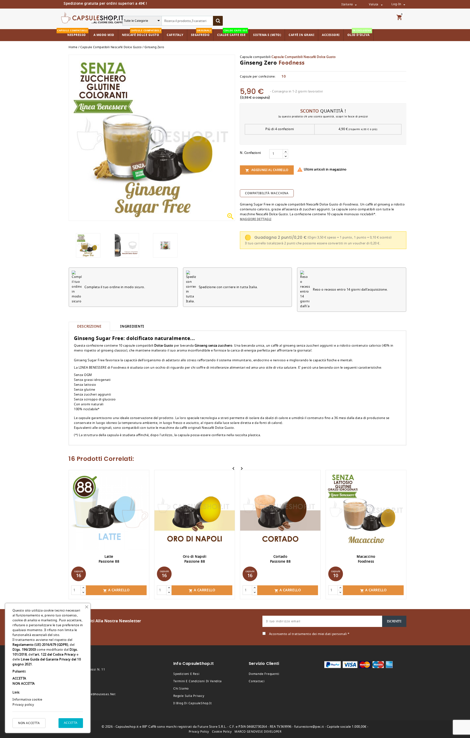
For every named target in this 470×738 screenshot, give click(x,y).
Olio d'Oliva (359, 33)
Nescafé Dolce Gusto (141, 33)
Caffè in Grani (301, 35)
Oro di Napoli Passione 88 (195, 559)
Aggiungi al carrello (266, 170)
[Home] (92, 17)
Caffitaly (175, 35)
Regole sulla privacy (188, 696)
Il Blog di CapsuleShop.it (192, 703)
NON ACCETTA (29, 723)
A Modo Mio (104, 35)
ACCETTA (71, 723)
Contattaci (257, 681)
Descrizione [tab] (89, 326)
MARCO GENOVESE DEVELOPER (258, 731)
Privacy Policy (199, 731)
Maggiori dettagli (255, 219)
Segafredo (201, 33)
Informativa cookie (27, 699)
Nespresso (76, 33)
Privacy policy (23, 704)
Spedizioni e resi (186, 674)
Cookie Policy (222, 731)
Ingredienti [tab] (132, 326)
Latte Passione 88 (109, 559)
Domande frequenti (264, 674)
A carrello (116, 590)
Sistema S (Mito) (267, 35)
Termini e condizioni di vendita (197, 681)
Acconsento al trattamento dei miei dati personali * (309, 634)
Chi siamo (181, 688)
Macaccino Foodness (366, 559)
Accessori (331, 35)
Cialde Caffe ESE (232, 33)
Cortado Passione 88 (280, 559)
